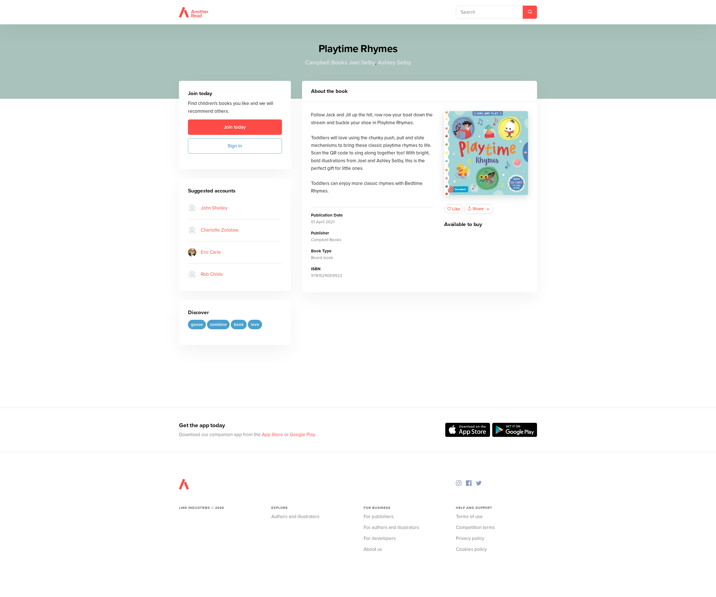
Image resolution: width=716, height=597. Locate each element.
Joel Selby (362, 62)
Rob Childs (212, 274)
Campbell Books (326, 62)
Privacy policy (470, 538)
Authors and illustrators (295, 517)
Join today (235, 127)
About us (373, 549)
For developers (380, 538)
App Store (272, 435)
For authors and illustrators (391, 527)
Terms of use (469, 517)
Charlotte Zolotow (219, 230)
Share (478, 208)
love (255, 324)
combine (218, 324)
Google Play (302, 435)
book (239, 324)
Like (456, 208)
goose (197, 324)
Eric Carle (211, 252)
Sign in (235, 146)
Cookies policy (471, 549)
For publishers (379, 517)
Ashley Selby (394, 62)
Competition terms (475, 527)
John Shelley (214, 208)
